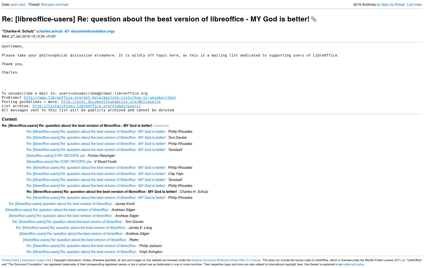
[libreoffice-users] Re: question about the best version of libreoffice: (57, 209)
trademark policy (353, 264)
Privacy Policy (10, 260)
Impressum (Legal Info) (36, 260)
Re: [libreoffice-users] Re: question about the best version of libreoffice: (67, 221)
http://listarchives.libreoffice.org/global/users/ (87, 106)
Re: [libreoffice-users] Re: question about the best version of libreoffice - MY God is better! (156, 18)
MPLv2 (399, 260)
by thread (397, 4)
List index (414, 4)
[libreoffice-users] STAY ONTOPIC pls (55, 155)
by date (382, 4)
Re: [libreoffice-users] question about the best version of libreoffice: (60, 203)
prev (14, 4)
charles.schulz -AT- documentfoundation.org (75, 31)
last (65, 4)
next (22, 4)
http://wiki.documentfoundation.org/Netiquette (111, 102)
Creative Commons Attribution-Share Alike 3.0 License (226, 260)
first (44, 4)
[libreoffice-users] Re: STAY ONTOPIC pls (58, 161)
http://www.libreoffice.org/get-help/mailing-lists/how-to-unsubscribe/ (100, 97)
